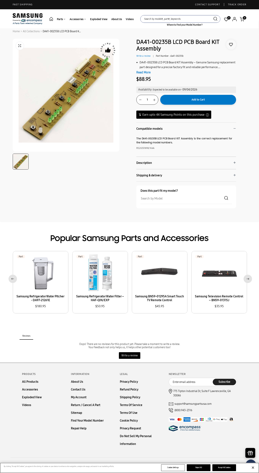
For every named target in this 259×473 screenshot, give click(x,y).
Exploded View (99, 19)
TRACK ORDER (237, 4)
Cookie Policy (129, 420)
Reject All (198, 467)
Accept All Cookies (224, 467)
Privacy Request (130, 428)
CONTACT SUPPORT (207, 4)
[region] (129, 468)
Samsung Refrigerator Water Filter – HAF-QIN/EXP (100, 298)
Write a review (143, 56)
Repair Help (78, 428)
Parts (60, 19)
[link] (231, 45)
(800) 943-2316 (183, 410)
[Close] (253, 468)
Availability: (145, 89)
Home (16, 31)
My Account (78, 397)
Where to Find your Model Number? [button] (184, 25)
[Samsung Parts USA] (28, 18)
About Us (116, 19)
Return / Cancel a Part (85, 405)
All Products (30, 381)
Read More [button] (143, 72)
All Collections (31, 31)
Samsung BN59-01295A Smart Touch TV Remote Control (159, 298)
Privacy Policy (129, 381)
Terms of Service (131, 405)
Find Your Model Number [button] (87, 420)
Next (246, 278)
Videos (130, 19)
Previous (12, 278)
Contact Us (78, 389)
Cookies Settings (173, 467)
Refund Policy (129, 389)
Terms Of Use (128, 413)
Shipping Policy (130, 397)
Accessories (77, 19)
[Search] (215, 19)
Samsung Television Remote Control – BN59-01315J (219, 298)
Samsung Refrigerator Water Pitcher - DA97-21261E (40, 298)
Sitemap (76, 413)
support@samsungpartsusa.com (193, 403)
